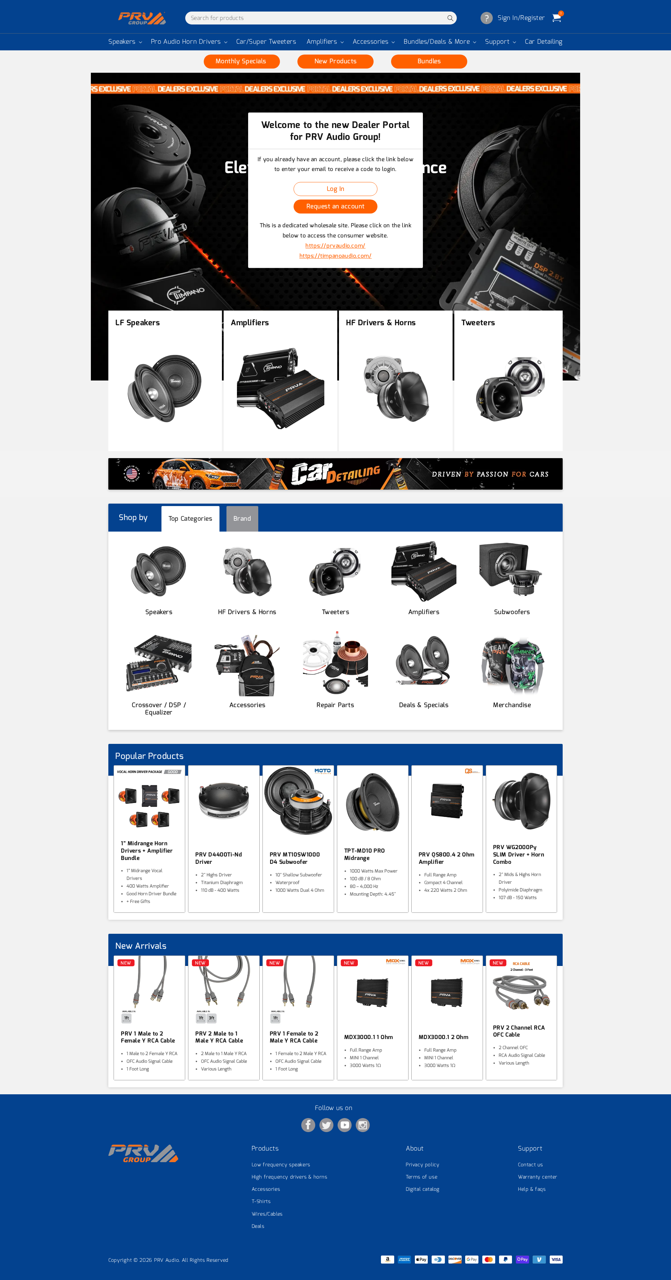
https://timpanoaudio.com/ (336, 255)
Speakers (122, 42)
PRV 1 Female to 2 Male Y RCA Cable (294, 1037)
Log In (336, 189)
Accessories (371, 42)
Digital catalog (423, 1189)
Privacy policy (422, 1164)
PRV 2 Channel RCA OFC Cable (519, 1031)
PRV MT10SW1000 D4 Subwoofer (295, 858)
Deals (258, 1226)
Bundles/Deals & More (437, 42)
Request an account (335, 206)
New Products (336, 61)
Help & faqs (532, 1189)
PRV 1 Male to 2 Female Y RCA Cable (148, 1037)
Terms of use (421, 1177)
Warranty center (537, 1177)
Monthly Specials (242, 61)
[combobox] (321, 18)
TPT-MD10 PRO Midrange (364, 854)
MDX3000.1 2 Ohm (444, 1037)
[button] (124, 42)
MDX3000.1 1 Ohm (368, 1037)
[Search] (450, 18)
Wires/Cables (267, 1214)
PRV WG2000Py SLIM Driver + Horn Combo (518, 855)
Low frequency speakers (281, 1164)
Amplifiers (321, 42)
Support (497, 42)
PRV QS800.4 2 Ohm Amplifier (447, 858)
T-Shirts (261, 1201)
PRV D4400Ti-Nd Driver (218, 858)
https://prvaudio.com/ (335, 245)
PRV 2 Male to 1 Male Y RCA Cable (219, 1037)
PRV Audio (166, 1260)
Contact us (530, 1164)
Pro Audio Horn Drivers (186, 42)
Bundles (429, 61)
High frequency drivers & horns (289, 1177)
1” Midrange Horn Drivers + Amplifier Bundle (147, 851)
